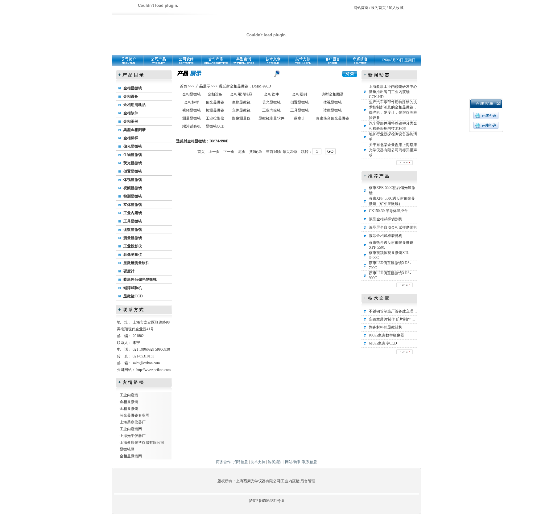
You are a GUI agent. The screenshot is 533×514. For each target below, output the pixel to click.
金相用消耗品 (134, 105)
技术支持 (257, 462)
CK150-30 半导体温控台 (388, 211)
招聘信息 (240, 462)
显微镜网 (127, 449)
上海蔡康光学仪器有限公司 (142, 442)
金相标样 (130, 138)
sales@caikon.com (146, 363)
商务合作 (223, 462)
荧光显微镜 (132, 163)
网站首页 (360, 8)
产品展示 (202, 86)
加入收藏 (396, 8)
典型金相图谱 (134, 130)
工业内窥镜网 (131, 429)
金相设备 (130, 96)
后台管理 (307, 481)
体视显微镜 (132, 179)
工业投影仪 (132, 246)
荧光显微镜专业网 (134, 415)
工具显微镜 (132, 221)
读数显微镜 (132, 229)
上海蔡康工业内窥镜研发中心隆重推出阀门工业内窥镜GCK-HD (393, 91)
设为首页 (378, 8)
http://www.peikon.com (153, 370)
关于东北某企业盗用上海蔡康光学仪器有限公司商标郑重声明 (393, 150)
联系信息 (309, 462)
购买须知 (275, 462)
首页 (184, 86)
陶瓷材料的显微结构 (385, 327)
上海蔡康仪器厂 (133, 422)
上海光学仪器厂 (133, 436)
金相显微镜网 (131, 456)
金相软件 (130, 113)
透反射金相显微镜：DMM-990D (245, 86)
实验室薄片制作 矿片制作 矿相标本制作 (401, 319)
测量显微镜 (132, 238)
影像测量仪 (132, 254)
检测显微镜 (132, 196)
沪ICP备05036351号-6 (266, 501)
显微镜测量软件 (136, 263)
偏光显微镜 (132, 146)
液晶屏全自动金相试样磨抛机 (393, 227)
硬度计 (128, 271)
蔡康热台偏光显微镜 (140, 279)
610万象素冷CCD (383, 343)
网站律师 (292, 462)
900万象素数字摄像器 (386, 335)
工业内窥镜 (132, 213)
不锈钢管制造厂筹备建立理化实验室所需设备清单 (409, 311)
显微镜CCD (133, 296)
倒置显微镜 (132, 171)
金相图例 (130, 121)
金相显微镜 (132, 88)
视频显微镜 (132, 188)
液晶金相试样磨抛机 (385, 236)
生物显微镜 (132, 155)
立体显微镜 (132, 204)
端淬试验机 (132, 288)
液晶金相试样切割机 (385, 219)
